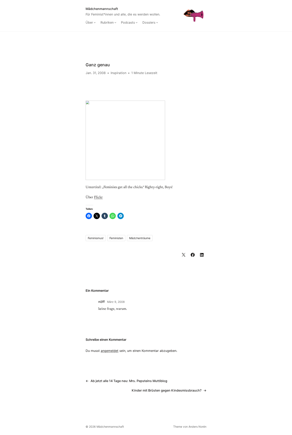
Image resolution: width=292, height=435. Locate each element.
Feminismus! (95, 238)
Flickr (98, 197)
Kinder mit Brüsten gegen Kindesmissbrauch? (166, 390)
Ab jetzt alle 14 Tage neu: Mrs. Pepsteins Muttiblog (129, 381)
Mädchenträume (139, 238)
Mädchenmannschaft (102, 9)
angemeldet (109, 351)
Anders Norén (197, 426)
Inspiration (118, 73)
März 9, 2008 (116, 301)
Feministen (116, 238)
